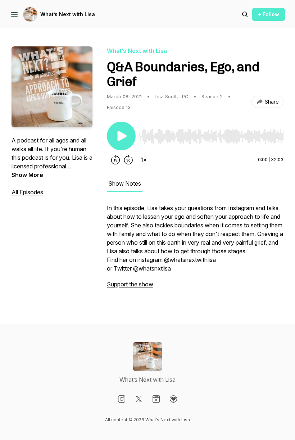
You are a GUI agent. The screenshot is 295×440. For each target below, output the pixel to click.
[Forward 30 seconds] (128, 160)
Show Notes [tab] (124, 183)
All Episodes (27, 192)
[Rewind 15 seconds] (115, 160)
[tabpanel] (195, 250)
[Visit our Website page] (156, 399)
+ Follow (268, 14)
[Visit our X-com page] (138, 399)
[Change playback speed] (143, 160)
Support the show (130, 284)
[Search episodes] (245, 14)
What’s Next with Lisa (67, 14)
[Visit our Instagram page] (121, 399)
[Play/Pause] (121, 136)
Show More (27, 174)
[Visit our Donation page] (173, 399)
